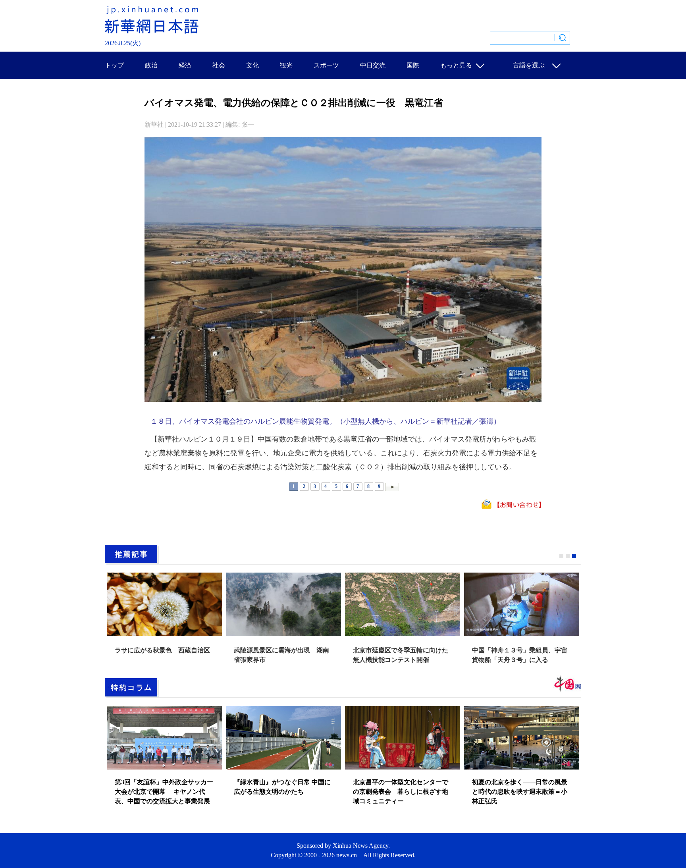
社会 (218, 65)
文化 (252, 65)
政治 (151, 65)
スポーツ (326, 65)
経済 (185, 65)
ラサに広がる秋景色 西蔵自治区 (162, 650)
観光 (286, 65)
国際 (413, 65)
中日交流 (372, 65)
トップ (114, 65)
